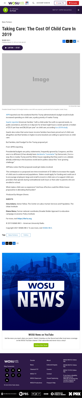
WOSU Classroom (35, 378)
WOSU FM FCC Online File (70, 360)
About (49, 360)
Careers (49, 369)
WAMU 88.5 (47, 228)
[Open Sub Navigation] (51, 3)
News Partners (7, 22)
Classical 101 (34, 369)
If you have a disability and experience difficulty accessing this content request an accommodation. (70, 379)
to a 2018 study (61, 127)
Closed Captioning (52, 378)
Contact (49, 374)
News (32, 365)
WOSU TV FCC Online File (69, 371)
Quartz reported (12, 122)
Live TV (61, 3)
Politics (26, 235)
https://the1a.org (25, 219)
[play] (5, 10)
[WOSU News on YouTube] (41, 291)
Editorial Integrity (52, 365)
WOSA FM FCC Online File (70, 365)
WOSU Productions (36, 383)
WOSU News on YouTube (41, 334)
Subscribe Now (41, 345)
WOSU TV (33, 374)
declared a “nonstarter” (46, 154)
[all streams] (79, 10)
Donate (74, 3)
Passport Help (51, 383)
